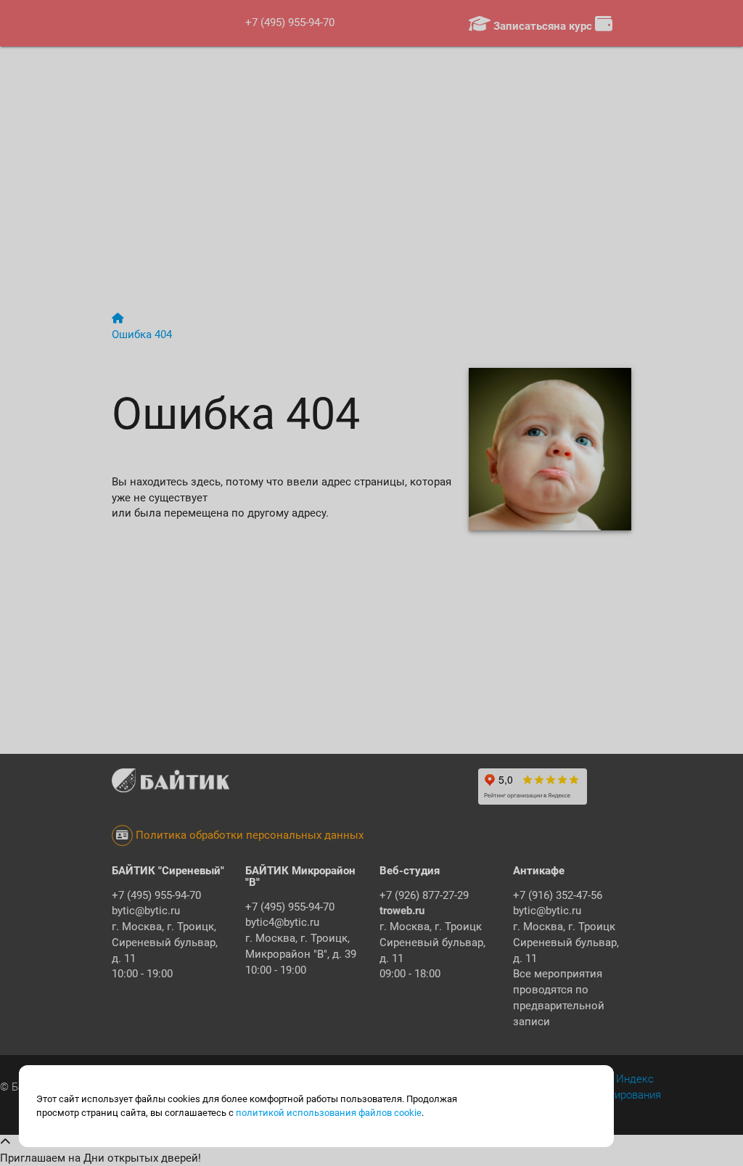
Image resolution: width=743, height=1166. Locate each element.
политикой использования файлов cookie (329, 1112)
